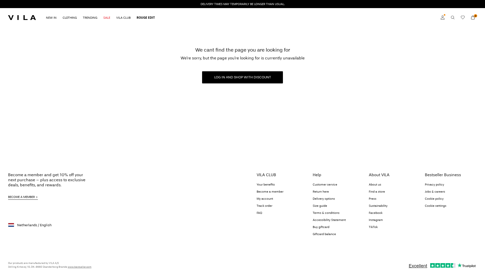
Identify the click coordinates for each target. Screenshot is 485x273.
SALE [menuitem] (106, 17)
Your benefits (266, 184)
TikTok (373, 227)
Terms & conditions (326, 213)
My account (265, 198)
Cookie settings (435, 206)
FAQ (259, 213)
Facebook (375, 213)
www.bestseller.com (79, 266)
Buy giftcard (321, 227)
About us (375, 184)
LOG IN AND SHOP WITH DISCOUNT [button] (242, 77)
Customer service (325, 184)
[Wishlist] (463, 17)
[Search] (453, 17)
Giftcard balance (324, 234)
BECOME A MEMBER (21, 197)
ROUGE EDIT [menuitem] (146, 17)
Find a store (377, 191)
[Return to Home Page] (22, 17)
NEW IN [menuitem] (51, 17)
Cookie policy (434, 198)
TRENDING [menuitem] (90, 17)
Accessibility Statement (329, 220)
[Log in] (443, 17)
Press (372, 198)
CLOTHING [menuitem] (70, 17)
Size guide (320, 206)
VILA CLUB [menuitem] (123, 17)
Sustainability (378, 206)
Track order (264, 206)
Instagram (376, 220)
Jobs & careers (435, 191)
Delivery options (324, 198)
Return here (321, 191)
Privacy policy (434, 184)
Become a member (270, 191)
